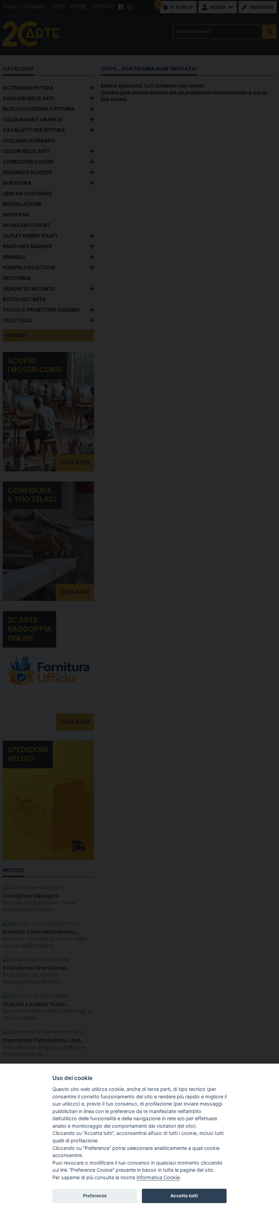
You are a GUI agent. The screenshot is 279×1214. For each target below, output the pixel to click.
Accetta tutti (184, 1195)
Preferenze (95, 1195)
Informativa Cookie (158, 1177)
